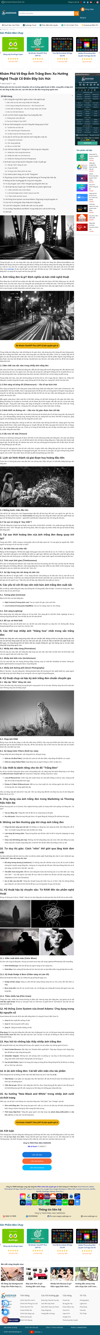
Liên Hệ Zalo (37, 1155)
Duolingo (45, 1191)
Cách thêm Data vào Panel (50, 1307)
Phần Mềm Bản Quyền (50, 25)
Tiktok (7, 1310)
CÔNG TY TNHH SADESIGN (54, 1327)
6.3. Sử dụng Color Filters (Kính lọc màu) (18, 171)
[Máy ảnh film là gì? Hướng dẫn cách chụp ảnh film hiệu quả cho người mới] (37, 1274)
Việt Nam (37, 1332)
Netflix (92, 1189)
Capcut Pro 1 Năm (11, 2)
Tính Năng (24, 1295)
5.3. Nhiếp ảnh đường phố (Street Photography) (20, 159)
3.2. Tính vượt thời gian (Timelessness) (17, 131)
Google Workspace (60, 1189)
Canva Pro (39, 1189)
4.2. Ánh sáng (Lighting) (12, 143)
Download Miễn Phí (91, 25)
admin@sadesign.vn (15, 1332)
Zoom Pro (59, 1191)
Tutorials (83, 1310)
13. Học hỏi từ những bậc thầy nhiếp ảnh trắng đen (22, 202)
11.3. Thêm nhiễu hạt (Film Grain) (16, 196)
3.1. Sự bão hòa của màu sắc (14, 127)
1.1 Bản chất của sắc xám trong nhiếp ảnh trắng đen (22, 102)
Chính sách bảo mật (31, 1327)
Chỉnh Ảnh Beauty (26, 1320)
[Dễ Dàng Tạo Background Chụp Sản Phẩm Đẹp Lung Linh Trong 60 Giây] (12, 1274)
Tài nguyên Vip (67, 1303)
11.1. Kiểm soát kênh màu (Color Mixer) (17, 190)
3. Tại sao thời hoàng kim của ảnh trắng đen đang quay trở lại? (25, 124)
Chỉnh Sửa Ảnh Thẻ (26, 1307)
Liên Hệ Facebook (37, 1167)
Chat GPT (23, 1189)
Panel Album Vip (68, 1307)
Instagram (8, 1304)
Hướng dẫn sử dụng (48, 1313)
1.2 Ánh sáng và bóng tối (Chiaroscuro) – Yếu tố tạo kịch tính (24, 106)
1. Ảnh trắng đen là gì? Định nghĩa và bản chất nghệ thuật (24, 99)
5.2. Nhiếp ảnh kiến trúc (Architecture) (17, 155)
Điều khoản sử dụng (10, 1327)
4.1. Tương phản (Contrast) (13, 140)
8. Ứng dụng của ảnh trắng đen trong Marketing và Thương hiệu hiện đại (29, 177)
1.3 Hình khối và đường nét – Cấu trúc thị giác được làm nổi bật (25, 109)
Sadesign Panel (30, 25)
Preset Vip (66, 1300)
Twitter (7, 1313)
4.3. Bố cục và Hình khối (12, 146)
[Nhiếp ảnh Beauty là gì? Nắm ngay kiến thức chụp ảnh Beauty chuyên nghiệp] (61, 1274)
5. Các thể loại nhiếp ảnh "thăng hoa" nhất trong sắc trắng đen (26, 149)
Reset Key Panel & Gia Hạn (50, 1300)
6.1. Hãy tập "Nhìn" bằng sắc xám (16, 165)
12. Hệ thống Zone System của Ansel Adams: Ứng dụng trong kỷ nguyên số (30, 199)
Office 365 (71, 1189)
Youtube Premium (82, 1189)
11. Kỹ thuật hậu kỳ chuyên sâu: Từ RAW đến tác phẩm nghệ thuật (27, 187)
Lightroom (83, 1303)
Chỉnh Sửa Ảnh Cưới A (27, 1300)
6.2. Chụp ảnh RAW (11, 168)
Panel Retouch (83, 1187)
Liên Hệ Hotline (37, 1161)
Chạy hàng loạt (46, 1310)
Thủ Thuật (83, 1313)
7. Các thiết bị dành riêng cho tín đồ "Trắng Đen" (20, 174)
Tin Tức (83, 1295)
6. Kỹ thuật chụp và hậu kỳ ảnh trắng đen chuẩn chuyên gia (24, 162)
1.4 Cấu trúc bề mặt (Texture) (14, 112)
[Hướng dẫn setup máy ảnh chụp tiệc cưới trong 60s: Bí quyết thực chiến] (86, 1274)
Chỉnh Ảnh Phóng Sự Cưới (29, 1303)
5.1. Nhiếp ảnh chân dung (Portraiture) (17, 152)
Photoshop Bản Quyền (70, 1320)
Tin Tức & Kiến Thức (71, 25)
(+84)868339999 (81, 1327)
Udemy (52, 1191)
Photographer (84, 1300)
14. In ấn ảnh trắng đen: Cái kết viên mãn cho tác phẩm (23, 205)
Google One (48, 1189)
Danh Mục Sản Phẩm (12, 25)
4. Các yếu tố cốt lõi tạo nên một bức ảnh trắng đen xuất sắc (25, 137)
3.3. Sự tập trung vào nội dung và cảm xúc (18, 134)
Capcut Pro (31, 1189)
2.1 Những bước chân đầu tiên (15, 118)
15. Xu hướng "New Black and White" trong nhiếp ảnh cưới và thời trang (29, 209)
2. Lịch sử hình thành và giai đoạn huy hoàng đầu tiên (22, 115)
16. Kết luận (7, 212)
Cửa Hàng (67, 1295)
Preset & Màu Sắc (26, 1310)
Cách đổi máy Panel (47, 1303)
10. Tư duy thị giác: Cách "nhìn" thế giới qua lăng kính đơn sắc (25, 184)
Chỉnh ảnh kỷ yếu (26, 1317)
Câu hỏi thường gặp (50, 1295)
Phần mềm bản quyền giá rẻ (47, 1187)
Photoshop (83, 1307)
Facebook (8, 1301)
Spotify (39, 1191)
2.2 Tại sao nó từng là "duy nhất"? (16, 121)
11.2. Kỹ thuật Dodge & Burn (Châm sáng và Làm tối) (22, 193)
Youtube (8, 1307)
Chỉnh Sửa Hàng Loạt (27, 1313)
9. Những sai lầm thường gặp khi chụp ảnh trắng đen (22, 180)
